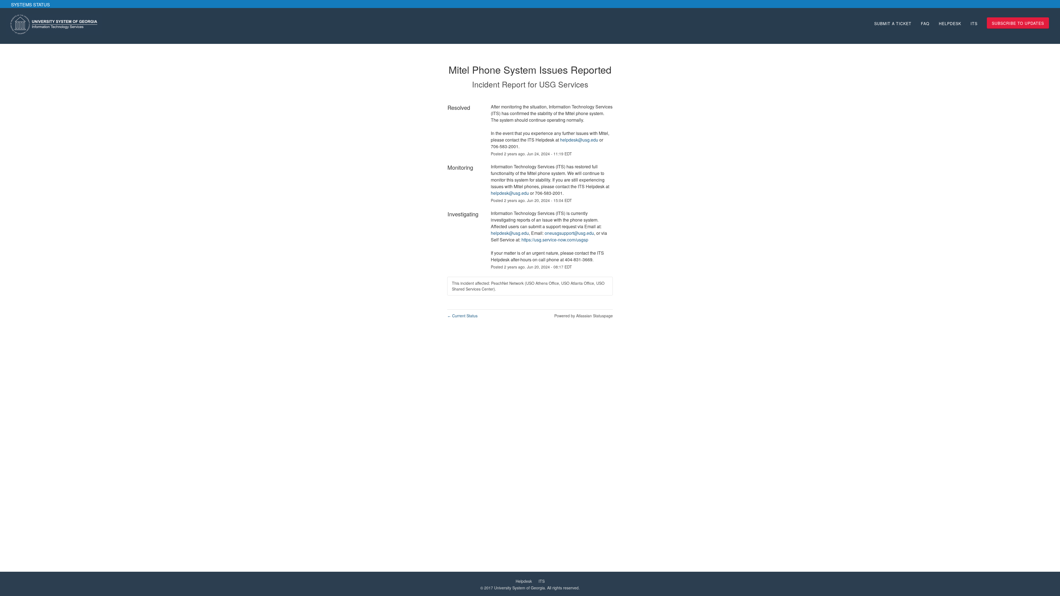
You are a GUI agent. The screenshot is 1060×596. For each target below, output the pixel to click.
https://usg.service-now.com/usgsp (554, 239)
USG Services (563, 84)
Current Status (462, 315)
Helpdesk (950, 23)
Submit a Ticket (892, 23)
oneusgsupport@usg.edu (569, 233)
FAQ (925, 23)
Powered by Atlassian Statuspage (583, 315)
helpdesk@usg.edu (579, 140)
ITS (974, 23)
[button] (1018, 23)
